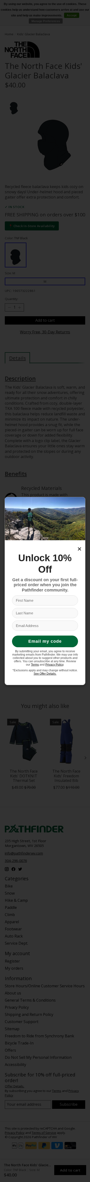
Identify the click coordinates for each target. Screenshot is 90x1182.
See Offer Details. (45, 673)
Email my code (45, 641)
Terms (35, 664)
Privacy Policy (54, 664)
